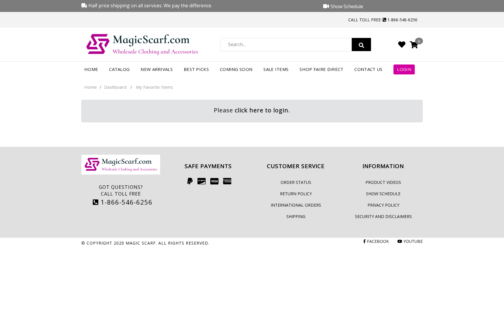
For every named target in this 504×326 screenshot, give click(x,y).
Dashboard (115, 87)
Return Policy (296, 193)
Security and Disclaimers (383, 216)
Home (91, 69)
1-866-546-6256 (126, 202)
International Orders (296, 205)
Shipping (295, 216)
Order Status (296, 182)
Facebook (377, 241)
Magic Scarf (141, 243)
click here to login (261, 110)
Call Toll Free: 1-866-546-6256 (382, 19)
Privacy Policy (383, 205)
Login (404, 69)
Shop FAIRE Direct (321, 69)
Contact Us (368, 69)
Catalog (119, 69)
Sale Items (275, 69)
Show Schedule (383, 193)
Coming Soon (236, 69)
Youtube (412, 241)
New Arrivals (157, 69)
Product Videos (383, 182)
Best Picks (196, 69)
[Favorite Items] (401, 44)
